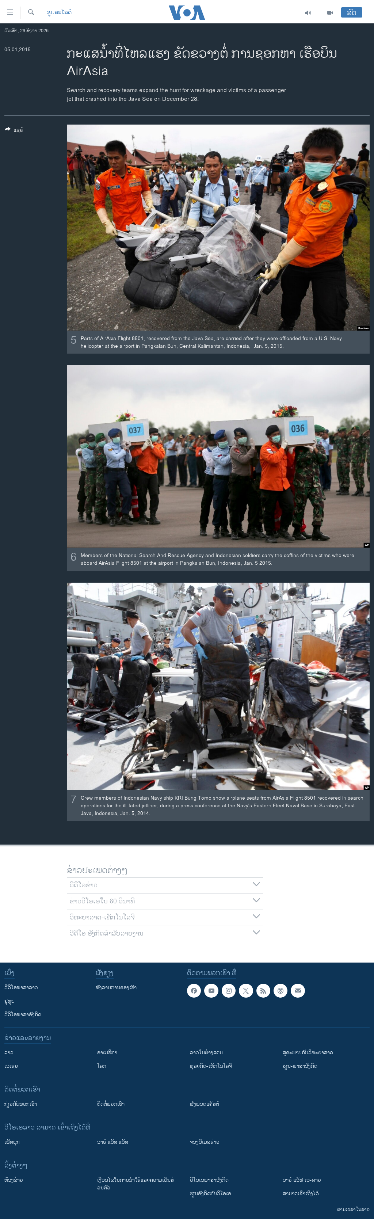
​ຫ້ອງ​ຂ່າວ (13, 1180)
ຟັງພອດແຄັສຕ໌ (204, 1104)
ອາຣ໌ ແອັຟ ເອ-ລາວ (302, 1180)
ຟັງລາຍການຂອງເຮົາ (116, 987)
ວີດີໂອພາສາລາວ (21, 987)
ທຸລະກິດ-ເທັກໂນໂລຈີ (211, 1066)
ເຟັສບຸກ (12, 1142)
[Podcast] (280, 991)
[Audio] (308, 12)
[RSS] (263, 991)
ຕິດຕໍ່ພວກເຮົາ (111, 1104)
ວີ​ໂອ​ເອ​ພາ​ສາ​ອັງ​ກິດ (209, 1180)
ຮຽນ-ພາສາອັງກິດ (300, 1066)
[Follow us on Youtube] (211, 991)
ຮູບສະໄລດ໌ (59, 12)
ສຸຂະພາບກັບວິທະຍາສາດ (308, 1052)
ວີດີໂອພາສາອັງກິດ (22, 1014)
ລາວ (9, 1052)
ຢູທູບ (9, 1001)
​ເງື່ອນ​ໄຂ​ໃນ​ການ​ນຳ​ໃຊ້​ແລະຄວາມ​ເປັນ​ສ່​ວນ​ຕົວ (135, 1184)
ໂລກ (101, 1066)
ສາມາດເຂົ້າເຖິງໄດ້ (301, 1193)
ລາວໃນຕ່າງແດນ (206, 1052)
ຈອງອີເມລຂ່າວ (205, 1142)
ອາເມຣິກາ (107, 1052)
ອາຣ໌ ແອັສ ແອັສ (112, 1142)
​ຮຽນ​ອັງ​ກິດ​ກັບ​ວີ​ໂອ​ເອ (210, 1193)
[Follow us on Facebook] (194, 991)
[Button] (14, 131)
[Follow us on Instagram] (229, 991)
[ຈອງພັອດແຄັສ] (298, 991)
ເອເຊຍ (11, 1066)
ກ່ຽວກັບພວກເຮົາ (20, 1104)
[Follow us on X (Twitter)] (246, 991)
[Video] (330, 12)
